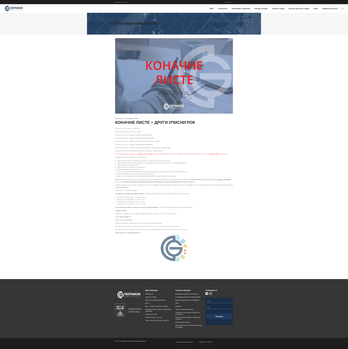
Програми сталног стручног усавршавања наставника (158, 310)
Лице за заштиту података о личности (157, 320)
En (232, 2)
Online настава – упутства (153, 317)
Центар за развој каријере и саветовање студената (187, 318)
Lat (230, 2)
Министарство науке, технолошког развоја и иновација (188, 326)
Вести (147, 303)
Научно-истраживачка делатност (155, 300)
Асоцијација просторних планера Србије (187, 297)
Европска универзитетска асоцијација (187, 300)
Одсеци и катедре (151, 297)
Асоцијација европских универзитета (186, 294)
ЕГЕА (177, 303)
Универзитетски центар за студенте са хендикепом (187, 313)
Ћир (227, 2)
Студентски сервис (151, 314)
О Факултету (149, 294)
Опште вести (119, 118)
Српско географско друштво (184, 309)
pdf (139, 132)
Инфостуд (178, 306)
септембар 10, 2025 (132, 118)
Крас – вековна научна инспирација (156, 306)
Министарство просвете (182, 322)
